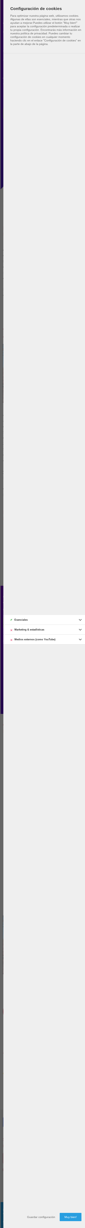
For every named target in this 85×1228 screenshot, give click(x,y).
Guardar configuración (41, 1217)
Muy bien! (70, 1217)
